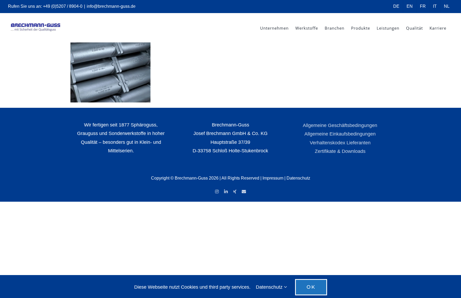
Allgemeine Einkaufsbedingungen (340, 134)
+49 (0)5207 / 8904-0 (62, 6)
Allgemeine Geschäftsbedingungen (340, 125)
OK (311, 287)
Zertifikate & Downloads (340, 151)
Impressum (273, 178)
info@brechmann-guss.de (111, 6)
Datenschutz (298, 178)
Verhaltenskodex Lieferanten (340, 142)
